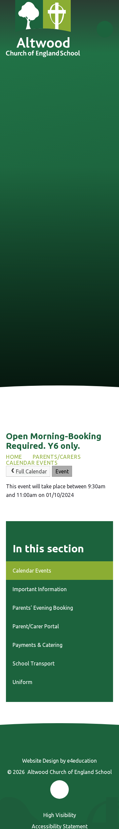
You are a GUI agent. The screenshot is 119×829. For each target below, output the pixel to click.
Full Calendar (31, 471)
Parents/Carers (57, 457)
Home (14, 457)
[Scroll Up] (59, 789)
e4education (82, 761)
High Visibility (59, 815)
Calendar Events (32, 463)
